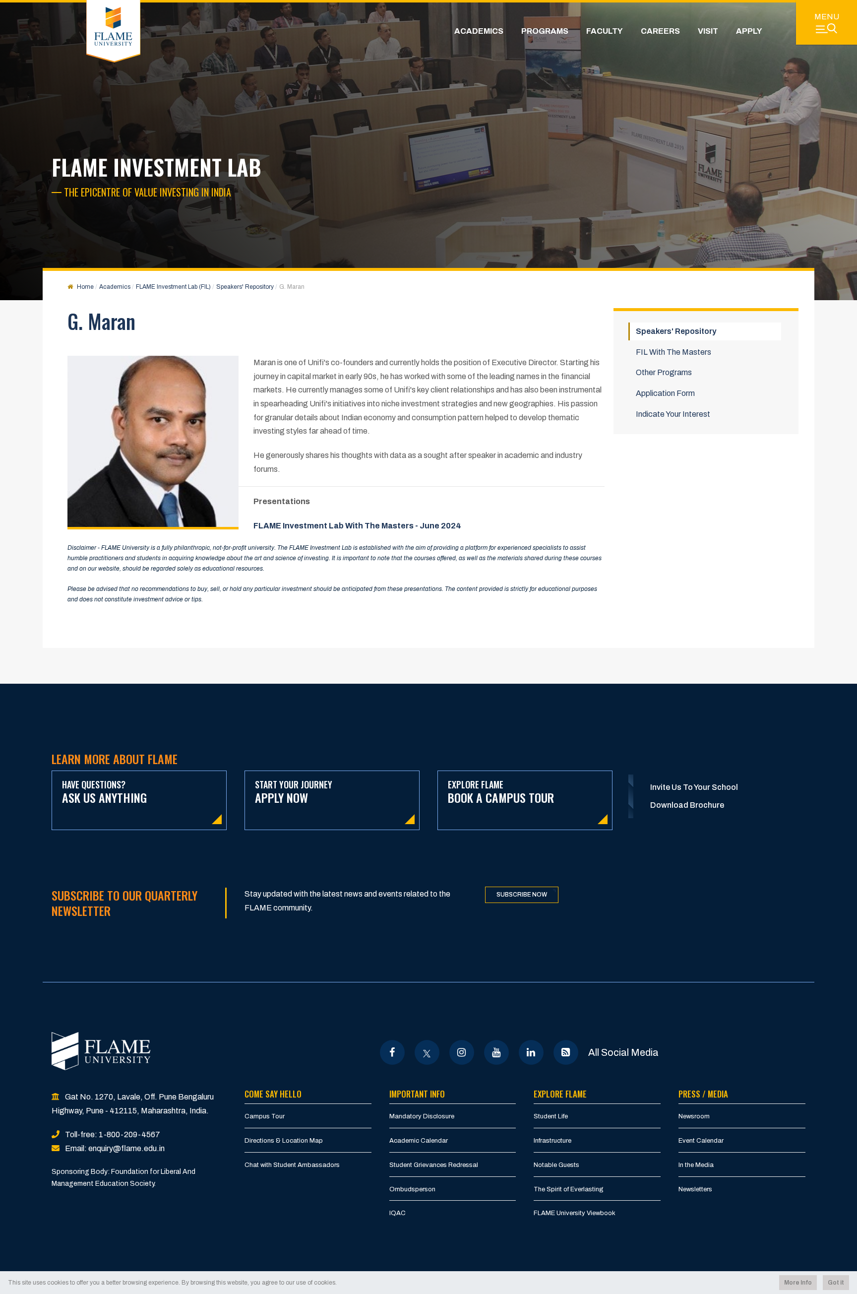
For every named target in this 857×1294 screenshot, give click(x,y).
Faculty (604, 31)
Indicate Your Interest (673, 414)
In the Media (696, 1165)
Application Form (665, 393)
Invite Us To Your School (694, 787)
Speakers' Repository (676, 331)
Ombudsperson (412, 1189)
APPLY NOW (293, 792)
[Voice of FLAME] (565, 1052)
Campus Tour (265, 1116)
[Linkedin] (531, 1052)
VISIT (708, 31)
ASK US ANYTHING (104, 792)
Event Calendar (701, 1140)
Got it (836, 1282)
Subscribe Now (521, 894)
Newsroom (694, 1116)
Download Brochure (687, 805)
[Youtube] (496, 1052)
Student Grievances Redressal (433, 1165)
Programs (544, 31)
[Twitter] (426, 1052)
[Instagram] (461, 1052)
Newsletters (695, 1189)
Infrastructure (552, 1140)
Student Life (551, 1116)
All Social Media (623, 1052)
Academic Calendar (418, 1140)
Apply (749, 31)
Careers (660, 31)
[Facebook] (392, 1052)
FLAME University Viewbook (574, 1213)
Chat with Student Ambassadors (292, 1165)
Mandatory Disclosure (421, 1116)
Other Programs (664, 372)
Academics (478, 31)
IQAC (397, 1213)
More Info (798, 1282)
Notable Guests (556, 1165)
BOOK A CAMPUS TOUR (501, 792)
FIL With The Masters (673, 352)
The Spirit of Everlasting (569, 1189)
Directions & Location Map (284, 1140)
